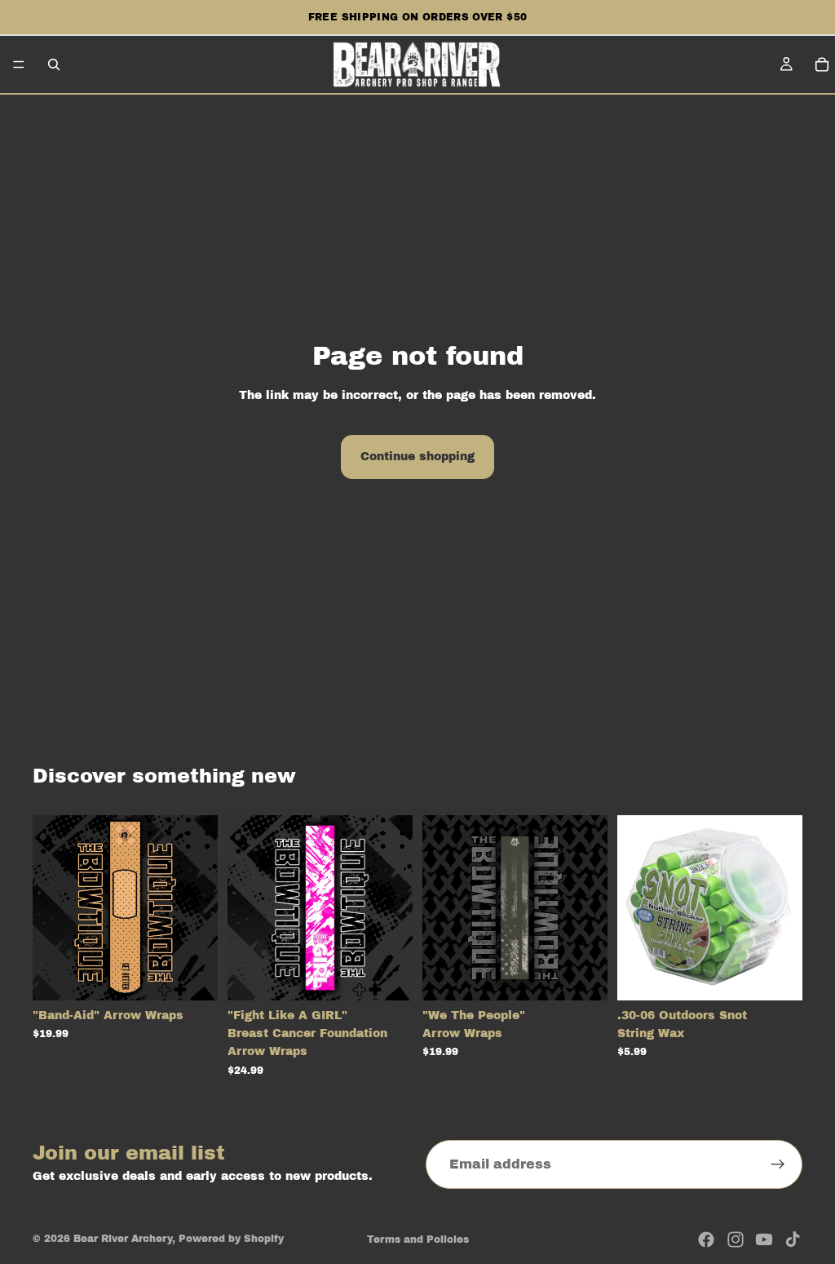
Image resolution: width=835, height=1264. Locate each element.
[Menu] (19, 64)
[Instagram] (735, 1239)
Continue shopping (417, 456)
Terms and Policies (418, 1239)
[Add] (777, 975)
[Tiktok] (792, 1239)
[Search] (54, 64)
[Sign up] (778, 1164)
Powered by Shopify (231, 1238)
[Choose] (192, 975)
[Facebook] (706, 1239)
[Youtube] (764, 1239)
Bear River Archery (122, 1238)
